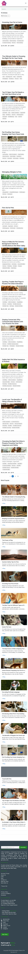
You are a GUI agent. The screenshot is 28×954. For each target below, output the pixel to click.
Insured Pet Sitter (21, 264)
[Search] (25, 9)
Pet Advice (11, 78)
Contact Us (4, 879)
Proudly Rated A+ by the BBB (8, 900)
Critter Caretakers (15, 112)
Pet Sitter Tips (5, 305)
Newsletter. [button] (23, 847)
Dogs (14, 76)
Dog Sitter (20, 463)
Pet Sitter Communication (13, 343)
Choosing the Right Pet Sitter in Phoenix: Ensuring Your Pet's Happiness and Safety (13, 443)
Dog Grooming (13, 40)
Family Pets (19, 76)
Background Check (6, 264)
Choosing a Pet (9, 76)
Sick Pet (20, 116)
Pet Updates (12, 345)
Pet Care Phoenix (18, 423)
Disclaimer (3, 895)
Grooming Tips (20, 40)
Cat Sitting (5, 302)
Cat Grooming (5, 40)
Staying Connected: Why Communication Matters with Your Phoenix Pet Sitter (12, 322)
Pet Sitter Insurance (12, 383)
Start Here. (5, 934)
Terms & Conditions (6, 893)
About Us (3, 875)
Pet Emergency (20, 114)
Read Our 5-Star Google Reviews (9, 905)
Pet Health (5, 116)
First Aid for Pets (8, 208)
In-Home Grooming (7, 42)
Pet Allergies (22, 192)
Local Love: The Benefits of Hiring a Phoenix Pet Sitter (12, 400)
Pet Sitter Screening (7, 427)
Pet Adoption (5, 78)
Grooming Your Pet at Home (12, 22)
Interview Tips (6, 423)
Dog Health (22, 112)
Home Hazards (6, 156)
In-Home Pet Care (15, 421)
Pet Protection (19, 381)
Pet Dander (10, 194)
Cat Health (5, 112)
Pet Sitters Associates (7, 385)
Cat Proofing (5, 154)
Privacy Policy (4, 892)
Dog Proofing (21, 154)
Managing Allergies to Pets (11, 172)
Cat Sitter (4, 463)
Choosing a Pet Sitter (12, 463)
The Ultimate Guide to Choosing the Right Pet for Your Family (13, 57)
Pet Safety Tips (20, 228)
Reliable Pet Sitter (18, 305)
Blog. (4, 503)
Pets (21, 78)
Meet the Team (4, 881)
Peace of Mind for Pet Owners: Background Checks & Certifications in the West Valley (13, 244)
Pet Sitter (15, 266)
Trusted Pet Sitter (6, 469)
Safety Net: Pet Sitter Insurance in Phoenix (13, 360)
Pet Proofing (15, 158)
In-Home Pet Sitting (7, 465)
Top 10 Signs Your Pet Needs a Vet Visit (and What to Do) (13, 93)
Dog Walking (19, 302)
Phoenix (20, 266)
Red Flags (12, 305)
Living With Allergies (14, 192)
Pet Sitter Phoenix (6, 467)
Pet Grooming (20, 42)
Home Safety (12, 156)
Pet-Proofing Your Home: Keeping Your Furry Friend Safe (13, 133)
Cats (3, 76)
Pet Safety (22, 158)
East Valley (14, 264)
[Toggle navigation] (25, 3)
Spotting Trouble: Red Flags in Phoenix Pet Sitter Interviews (13, 283)
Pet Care (13, 42)
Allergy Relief (5, 192)
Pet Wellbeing (11, 116)
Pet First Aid (12, 228)
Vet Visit (4, 118)
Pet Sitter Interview (17, 425)
